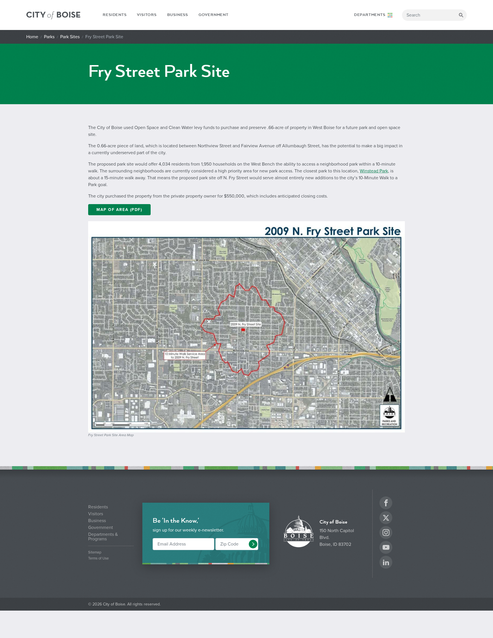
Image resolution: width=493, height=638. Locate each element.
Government (214, 15)
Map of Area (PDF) (119, 209)
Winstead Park (374, 171)
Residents (114, 15)
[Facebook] (386, 504)
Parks (49, 37)
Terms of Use (98, 558)
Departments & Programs (103, 536)
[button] (253, 544)
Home (32, 37)
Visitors (146, 15)
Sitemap (94, 552)
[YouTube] (386, 548)
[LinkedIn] (386, 563)
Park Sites (70, 37)
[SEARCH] (461, 15)
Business (177, 15)
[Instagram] (386, 533)
